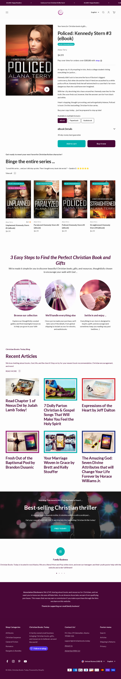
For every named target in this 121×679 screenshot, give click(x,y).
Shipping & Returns (107, 642)
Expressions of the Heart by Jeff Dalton (98, 407)
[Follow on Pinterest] (19, 661)
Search (103, 633)
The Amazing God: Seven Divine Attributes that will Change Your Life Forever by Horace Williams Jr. (98, 469)
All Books (10, 633)
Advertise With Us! (72, 651)
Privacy (103, 646)
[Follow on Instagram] (13, 661)
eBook (62, 120)
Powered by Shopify (36, 670)
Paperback (74, 120)
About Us (69, 646)
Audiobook (87, 120)
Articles (103, 637)
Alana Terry (62, 50)
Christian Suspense (13, 637)
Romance (9, 646)
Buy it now (101, 143)
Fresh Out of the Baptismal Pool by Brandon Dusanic (20, 462)
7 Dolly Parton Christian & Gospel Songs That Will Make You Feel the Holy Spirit (59, 414)
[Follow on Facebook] (7, 661)
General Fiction (12, 642)
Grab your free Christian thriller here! (47, 3)
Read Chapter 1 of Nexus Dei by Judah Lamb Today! (21, 405)
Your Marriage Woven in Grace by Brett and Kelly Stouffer (59, 465)
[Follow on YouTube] (25, 661)
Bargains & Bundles (13, 651)
